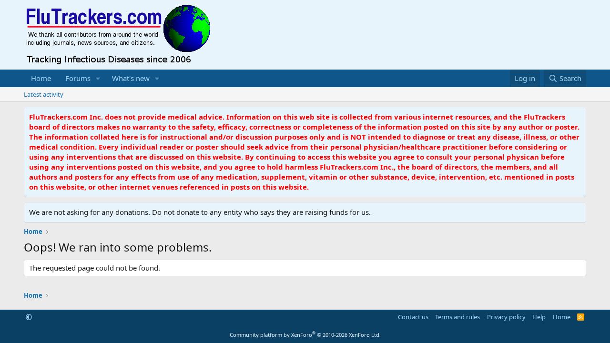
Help (539, 317)
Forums (78, 78)
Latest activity (43, 94)
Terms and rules (457, 317)
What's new (131, 78)
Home (41, 78)
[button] (98, 78)
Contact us (413, 317)
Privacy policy (506, 317)
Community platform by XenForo (305, 334)
